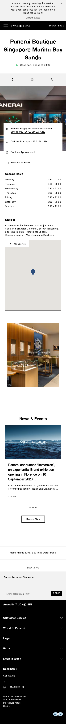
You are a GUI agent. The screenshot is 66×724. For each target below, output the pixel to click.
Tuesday (10, 184)
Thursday (10, 193)
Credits (6, 705)
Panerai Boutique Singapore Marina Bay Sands (33, 49)
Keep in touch (12, 658)
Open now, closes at (35, 65)
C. (9, 675)
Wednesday (11, 189)
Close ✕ (61, 3)
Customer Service (14, 618)
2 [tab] (33, 507)
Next (61, 352)
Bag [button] (61, 25)
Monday (9, 180)
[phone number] (33, 682)
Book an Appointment (23, 152)
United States (33, 17)
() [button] (17, 604)
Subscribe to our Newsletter (19, 577)
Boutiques (24, 553)
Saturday (10, 202)
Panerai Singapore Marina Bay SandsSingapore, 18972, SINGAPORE (32, 130)
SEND (56, 593)
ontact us (10, 675)
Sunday (9, 207)
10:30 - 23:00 (53, 198)
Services (10, 219)
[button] (52, 79)
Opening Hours (14, 173)
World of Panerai (14, 628)
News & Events (33, 418)
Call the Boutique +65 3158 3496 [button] (29, 142)
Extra (6, 648)
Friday (8, 198)
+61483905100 (16, 686)
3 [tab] (36, 507)
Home (13, 553)
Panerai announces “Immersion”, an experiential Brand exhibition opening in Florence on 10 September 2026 (31, 472)
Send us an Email (20, 163)
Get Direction (20, 244)
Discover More (33, 519)
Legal (6, 638)
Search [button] (53, 25)
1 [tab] (30, 507)
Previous (5, 352)
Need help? (10, 669)
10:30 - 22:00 (53, 180)
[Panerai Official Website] (20, 26)
